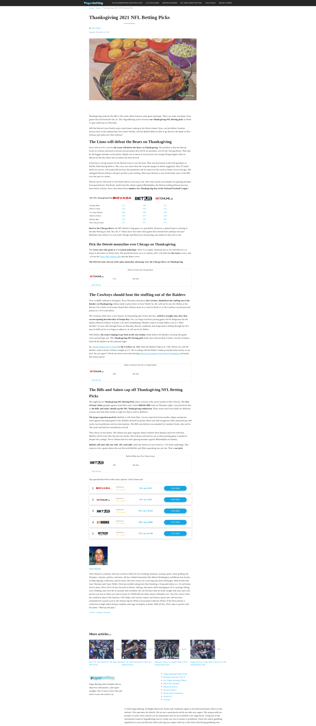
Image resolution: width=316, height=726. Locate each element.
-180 (144, 205)
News (98, 8)
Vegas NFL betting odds (110, 256)
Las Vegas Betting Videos (175, 680)
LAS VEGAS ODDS (152, 3)
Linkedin (99, 612)
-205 (144, 219)
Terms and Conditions (173, 693)
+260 (123, 212)
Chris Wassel (96, 28)
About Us (167, 696)
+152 (165, 209)
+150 (123, 209)
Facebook (106, 612)
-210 (123, 219)
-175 (123, 205)
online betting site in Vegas (104, 347)
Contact (166, 699)
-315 (144, 216)
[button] (140, 277)
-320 (123, 216)
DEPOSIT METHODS (169, 3)
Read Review (120, 487)
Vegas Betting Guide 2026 (175, 674)
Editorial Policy (170, 687)
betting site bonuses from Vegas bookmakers (160, 353)
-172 (165, 205)
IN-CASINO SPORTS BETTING (191, 3)
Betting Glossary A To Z (174, 677)
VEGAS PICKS (210, 3)
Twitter (92, 612)
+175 (123, 223)
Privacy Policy (170, 690)
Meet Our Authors (171, 683)
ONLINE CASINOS (225, 3)
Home (91, 8)
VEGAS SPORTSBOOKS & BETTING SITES (127, 3)
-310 (165, 216)
